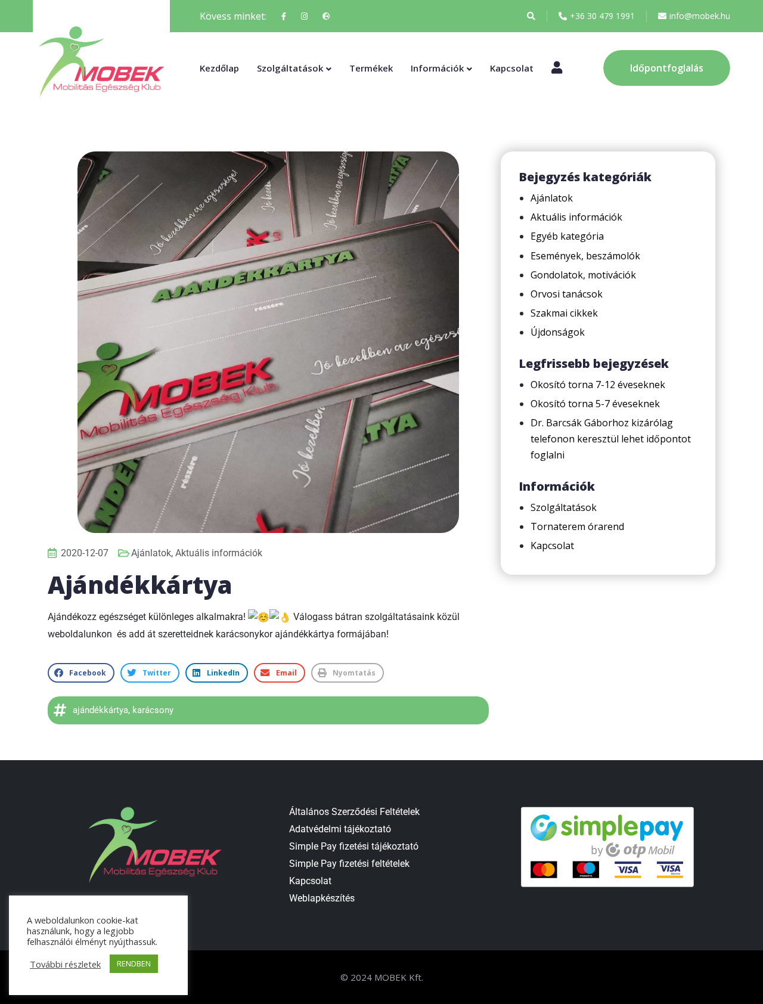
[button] (81, 673)
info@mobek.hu (699, 15)
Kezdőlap (219, 68)
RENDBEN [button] (134, 963)
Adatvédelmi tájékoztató (340, 829)
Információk (437, 68)
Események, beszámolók (585, 255)
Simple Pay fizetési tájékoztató (353, 846)
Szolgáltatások (290, 68)
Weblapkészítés (322, 898)
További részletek (65, 964)
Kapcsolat (512, 68)
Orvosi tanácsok (567, 293)
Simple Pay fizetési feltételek (349, 863)
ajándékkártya (100, 710)
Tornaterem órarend (577, 526)
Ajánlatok (151, 553)
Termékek (371, 68)
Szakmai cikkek (564, 313)
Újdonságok (558, 332)
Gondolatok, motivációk (583, 274)
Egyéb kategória (567, 236)
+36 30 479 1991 (602, 15)
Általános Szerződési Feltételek (354, 811)
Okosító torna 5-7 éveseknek (595, 403)
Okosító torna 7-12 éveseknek (598, 384)
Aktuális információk (218, 553)
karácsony (152, 710)
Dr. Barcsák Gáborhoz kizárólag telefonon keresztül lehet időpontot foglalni (611, 438)
